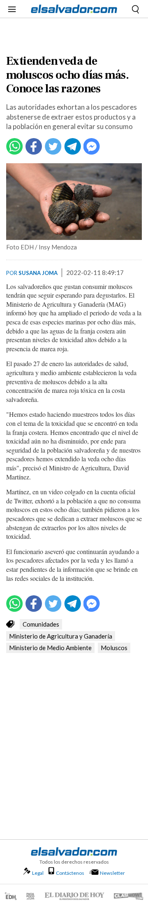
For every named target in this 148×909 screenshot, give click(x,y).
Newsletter (112, 873)
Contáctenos (70, 873)
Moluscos (114, 647)
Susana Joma (38, 273)
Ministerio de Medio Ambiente (50, 647)
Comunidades (41, 624)
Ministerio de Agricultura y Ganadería (60, 636)
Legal (38, 873)
